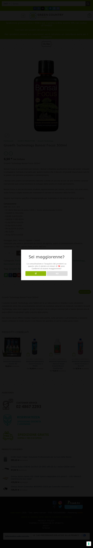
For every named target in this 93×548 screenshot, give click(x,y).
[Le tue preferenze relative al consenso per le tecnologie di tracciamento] (88, 543)
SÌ (36, 273)
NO (57, 273)
